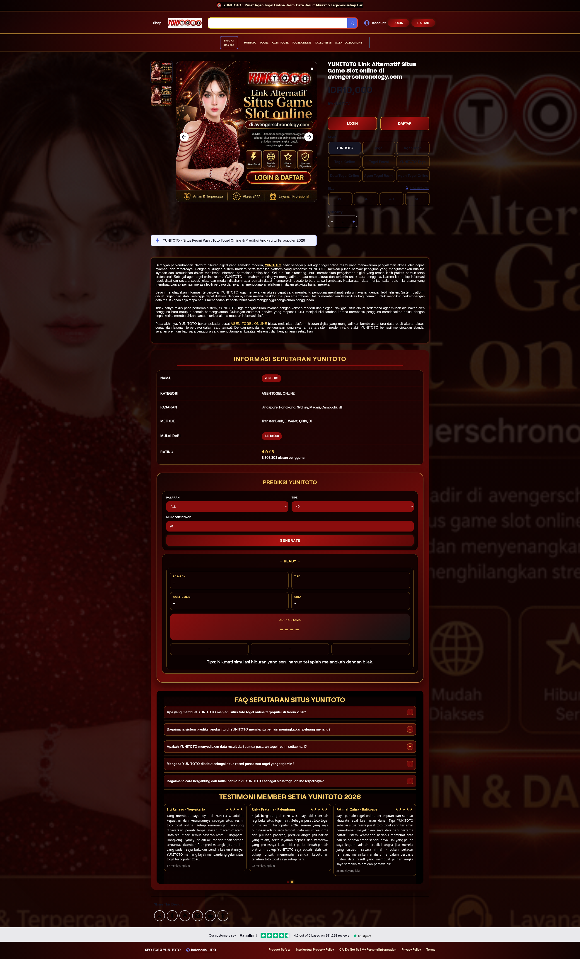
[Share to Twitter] (159, 915)
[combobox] (278, 23)
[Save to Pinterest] (197, 915)
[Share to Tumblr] (223, 915)
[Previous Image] (184, 137)
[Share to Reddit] (210, 915)
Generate (290, 540)
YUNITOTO (273, 265)
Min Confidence (178, 517)
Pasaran (173, 497)
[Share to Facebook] (172, 915)
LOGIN (398, 23)
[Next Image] (309, 137)
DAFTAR (423, 23)
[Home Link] (185, 23)
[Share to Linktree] (184, 915)
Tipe (295, 497)
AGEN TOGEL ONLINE (249, 323)
